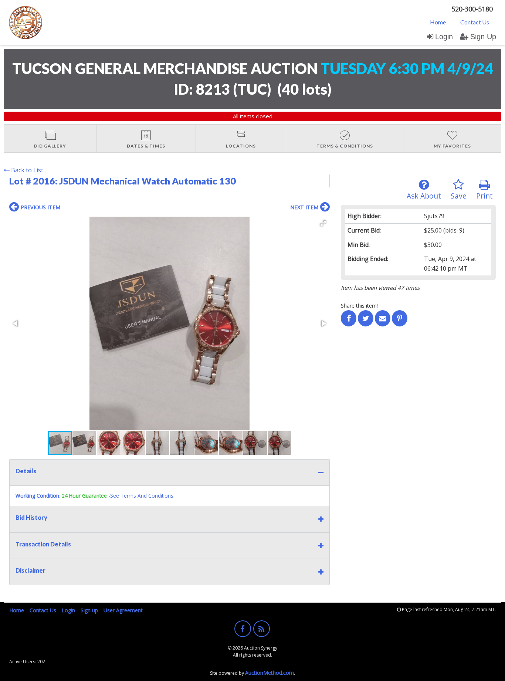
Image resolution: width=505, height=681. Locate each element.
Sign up (89, 610)
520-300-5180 (472, 8)
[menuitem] (438, 22)
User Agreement (123, 610)
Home (438, 22)
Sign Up (483, 37)
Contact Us (474, 22)
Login (444, 37)
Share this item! (359, 305)
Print (484, 196)
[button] (323, 223)
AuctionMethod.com (269, 672)
